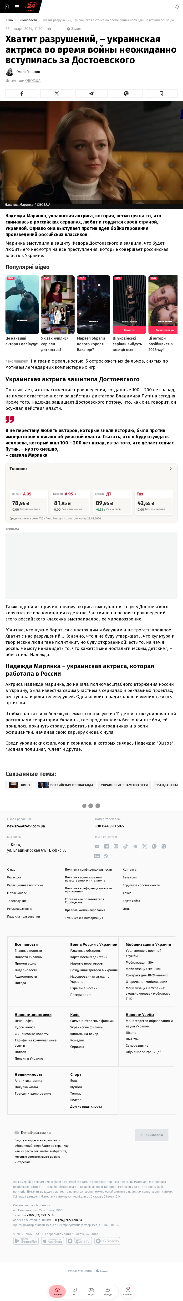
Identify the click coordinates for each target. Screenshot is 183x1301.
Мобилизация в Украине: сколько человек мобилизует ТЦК (149, 993)
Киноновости (28, 20)
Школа (131, 1033)
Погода (20, 983)
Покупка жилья (27, 1087)
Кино (9, 20)
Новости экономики (33, 1014)
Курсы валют (25, 1028)
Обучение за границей (143, 1052)
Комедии (77, 1040)
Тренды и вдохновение (33, 1093)
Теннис (75, 1093)
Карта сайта (131, 901)
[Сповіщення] (177, 6)
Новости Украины (29, 957)
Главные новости (28, 951)
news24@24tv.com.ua (26, 826)
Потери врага (81, 995)
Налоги (20, 1052)
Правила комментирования (85, 910)
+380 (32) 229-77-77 (41, 1215)
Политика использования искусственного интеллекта (85, 879)
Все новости (26, 944)
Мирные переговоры (86, 963)
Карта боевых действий (88, 957)
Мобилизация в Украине (148, 944)
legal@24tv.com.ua (68, 1220)
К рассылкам (152, 1135)
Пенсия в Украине (29, 1059)
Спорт (75, 1074)
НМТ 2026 (133, 1039)
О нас (11, 869)
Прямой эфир (25, 963)
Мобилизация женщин (143, 969)
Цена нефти (24, 1021)
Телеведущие (17, 901)
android (26, 1241)
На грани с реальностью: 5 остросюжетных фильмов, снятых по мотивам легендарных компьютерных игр (86, 364)
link (97, 846)
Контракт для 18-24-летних (147, 975)
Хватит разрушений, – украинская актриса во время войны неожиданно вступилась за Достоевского (110, 20)
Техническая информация (84, 918)
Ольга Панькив (28, 72)
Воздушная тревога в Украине (94, 970)
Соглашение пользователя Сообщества (84, 901)
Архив (127, 893)
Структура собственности (141, 885)
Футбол (76, 1087)
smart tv (79, 1241)
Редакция (14, 877)
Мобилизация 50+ (139, 963)
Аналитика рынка (28, 1081)
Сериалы (77, 1047)
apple (52, 1241)
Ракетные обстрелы (85, 951)
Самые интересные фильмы (92, 1021)
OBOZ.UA (33, 81)
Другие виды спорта (86, 1107)
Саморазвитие (137, 1046)
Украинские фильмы (86, 1028)
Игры (126, 908)
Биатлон (76, 1100)
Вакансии (130, 877)
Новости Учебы (140, 1014)
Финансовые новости (32, 1034)
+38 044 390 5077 (109, 826)
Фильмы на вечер (84, 1034)
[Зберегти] (161, 93)
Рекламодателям (19, 908)
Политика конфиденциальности (88, 869)
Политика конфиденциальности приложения (88, 890)
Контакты (130, 869)
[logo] (31, 6)
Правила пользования (23, 916)
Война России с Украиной (93, 944)
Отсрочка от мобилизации (146, 982)
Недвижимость (28, 1074)
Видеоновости (26, 970)
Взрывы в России (83, 988)
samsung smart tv (107, 1241)
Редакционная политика (25, 885)
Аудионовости (26, 977)
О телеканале (17, 893)
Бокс (73, 1081)
